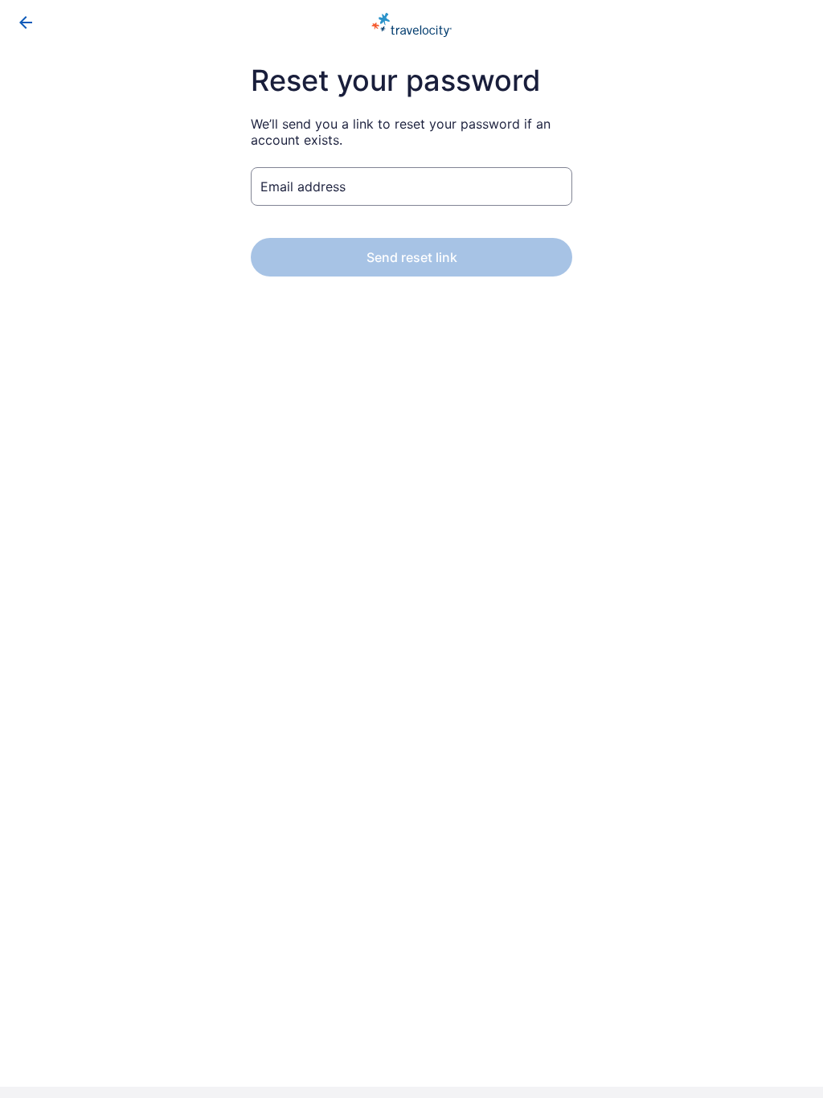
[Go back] (25, 22)
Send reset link (411, 257)
